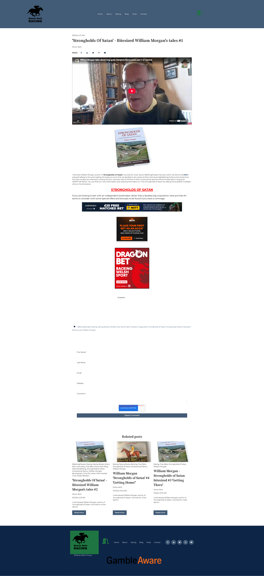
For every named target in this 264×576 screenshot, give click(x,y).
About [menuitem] (124, 542)
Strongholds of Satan (157, 327)
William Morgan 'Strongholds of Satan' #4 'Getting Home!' (131, 478)
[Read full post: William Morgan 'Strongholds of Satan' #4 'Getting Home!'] (132, 451)
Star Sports (121, 327)
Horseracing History (174, 327)
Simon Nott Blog (101, 467)
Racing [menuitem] (133, 542)
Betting (134, 464)
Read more (79, 513)
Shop (134, 14)
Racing (118, 14)
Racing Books (103, 327)
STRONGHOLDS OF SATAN (132, 190)
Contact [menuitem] (157, 542)
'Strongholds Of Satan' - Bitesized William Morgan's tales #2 (89, 485)
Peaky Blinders (83, 476)
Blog (127, 14)
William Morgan (89, 330)
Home (100, 14)
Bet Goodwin (132, 327)
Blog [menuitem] (141, 542)
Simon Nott (77, 47)
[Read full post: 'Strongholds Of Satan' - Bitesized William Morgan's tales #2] (91, 451)
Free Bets (90, 467)
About (109, 14)
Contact (143, 14)
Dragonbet (142, 327)
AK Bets (113, 327)
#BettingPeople (84, 327)
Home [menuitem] (116, 542)
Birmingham (77, 473)
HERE (185, 175)
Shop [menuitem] (149, 542)
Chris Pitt (87, 473)
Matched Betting (79, 469)
